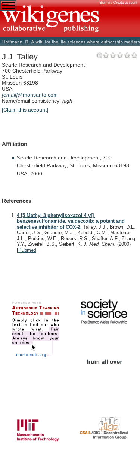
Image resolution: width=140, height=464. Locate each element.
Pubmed (27, 250)
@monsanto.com (30, 95)
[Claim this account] (25, 110)
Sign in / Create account (118, 2)
